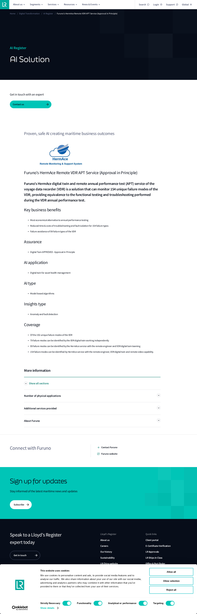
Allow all (171, 572)
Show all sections (39, 383)
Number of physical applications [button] (42, 396)
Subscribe (19, 504)
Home (12, 13)
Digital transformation (29, 13)
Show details (47, 608)
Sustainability (107, 557)
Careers (104, 546)
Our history (106, 551)
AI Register (48, 13)
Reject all (171, 590)
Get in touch (20, 555)
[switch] (98, 603)
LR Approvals (152, 551)
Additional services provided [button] (40, 408)
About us (105, 540)
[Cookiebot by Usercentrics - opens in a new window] (19, 608)
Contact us (18, 104)
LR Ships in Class (154, 557)
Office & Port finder (155, 563)
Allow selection (171, 581)
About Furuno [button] (32, 421)
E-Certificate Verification (158, 546)
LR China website (109, 563)
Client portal (152, 540)
